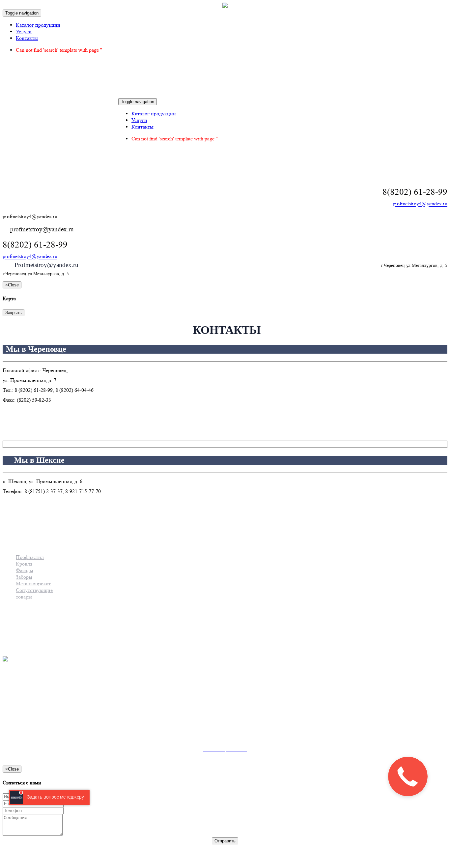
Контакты (27, 38)
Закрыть (13, 312)
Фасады (24, 570)
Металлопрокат (33, 583)
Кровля (24, 564)
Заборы (24, 577)
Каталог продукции (38, 25)
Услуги (24, 31)
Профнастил (30, 557)
